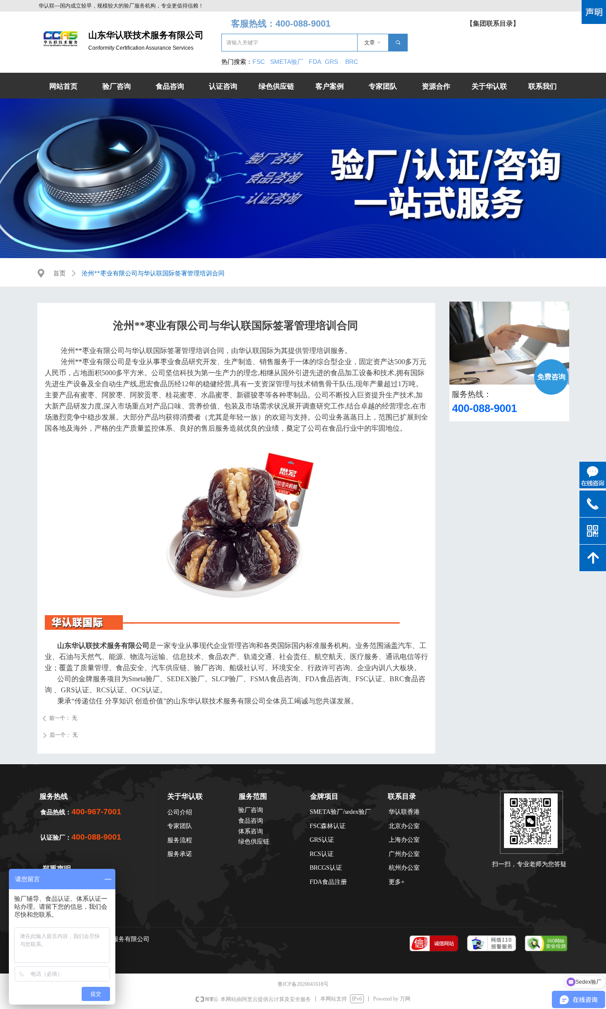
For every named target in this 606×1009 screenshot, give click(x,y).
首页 (59, 273)
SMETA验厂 (287, 61)
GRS (331, 61)
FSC (258, 61)
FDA (317, 61)
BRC (351, 61)
